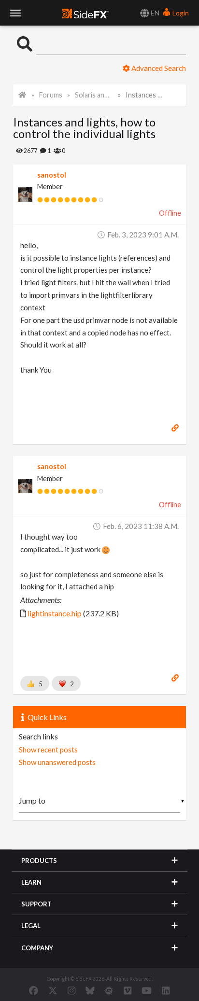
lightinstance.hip (55, 613)
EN (154, 13)
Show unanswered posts (57, 762)
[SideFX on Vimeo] (127, 990)
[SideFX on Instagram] (71, 990)
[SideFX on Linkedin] (166, 990)
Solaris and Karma (94, 95)
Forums (50, 95)
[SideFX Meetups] (109, 990)
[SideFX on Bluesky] (90, 990)
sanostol (51, 175)
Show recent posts (48, 749)
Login (180, 13)
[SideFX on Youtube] (147, 990)
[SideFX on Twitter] (52, 990)
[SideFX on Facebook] (33, 990)
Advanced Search (158, 68)
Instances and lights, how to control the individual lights (144, 95)
